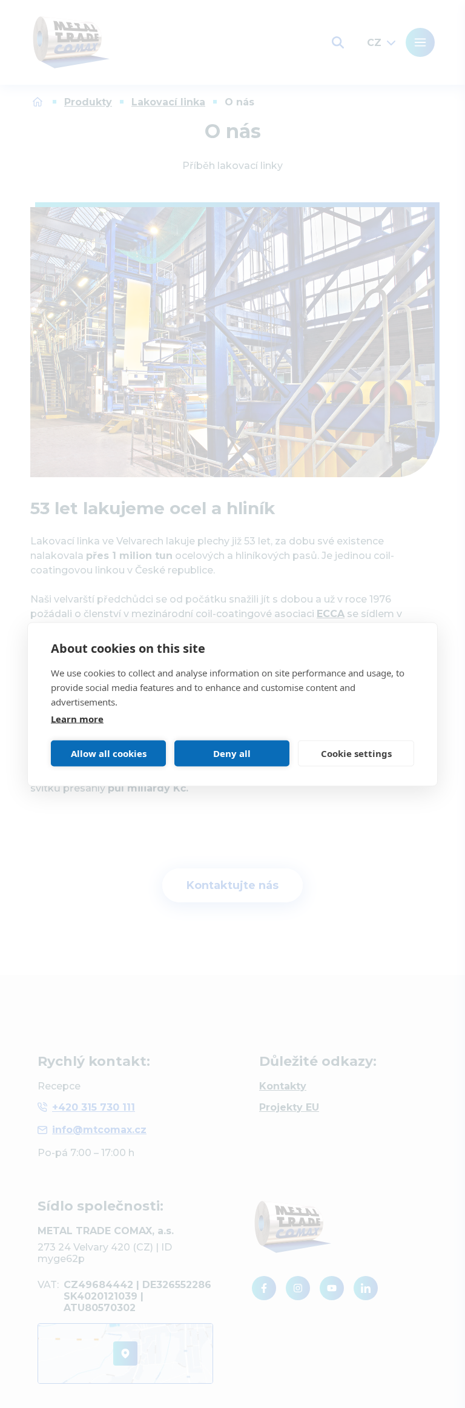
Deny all (232, 753)
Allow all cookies (109, 753)
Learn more (77, 718)
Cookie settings (356, 753)
